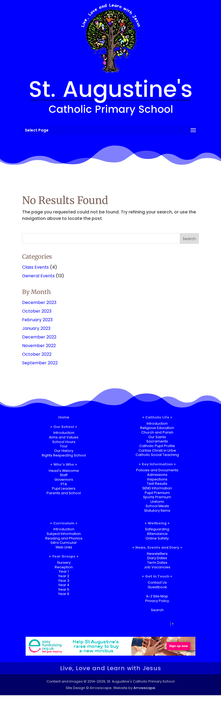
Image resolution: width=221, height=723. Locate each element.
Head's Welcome (64, 470)
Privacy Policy (157, 601)
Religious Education (157, 428)
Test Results (157, 483)
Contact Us (157, 582)
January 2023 (36, 328)
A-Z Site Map (157, 596)
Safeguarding (157, 529)
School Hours (63, 442)
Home (63, 417)
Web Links (64, 547)
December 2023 (39, 302)
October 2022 (36, 354)
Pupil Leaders (63, 488)
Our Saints (157, 437)
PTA (64, 484)
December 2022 (39, 337)
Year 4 (63, 585)
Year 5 (63, 589)
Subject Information (64, 533)
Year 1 (64, 571)
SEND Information (157, 488)
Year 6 (63, 593)
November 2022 (39, 346)
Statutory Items (157, 510)
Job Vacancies (157, 567)
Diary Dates (157, 558)
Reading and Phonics (63, 538)
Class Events (35, 267)
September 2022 (40, 363)
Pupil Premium (157, 492)
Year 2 (63, 576)
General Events (38, 276)
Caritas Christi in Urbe (157, 450)
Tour (64, 446)
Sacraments (157, 441)
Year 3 (63, 580)
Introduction (63, 432)
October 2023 (36, 311)
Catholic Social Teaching (157, 454)
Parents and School (64, 493)
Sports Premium (157, 497)
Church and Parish (157, 432)
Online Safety (157, 538)
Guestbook (157, 587)
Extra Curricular (64, 542)
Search (157, 610)
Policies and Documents (157, 470)
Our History (63, 450)
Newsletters (157, 553)
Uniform (157, 501)
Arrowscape (144, 688)
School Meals (157, 506)
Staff (64, 475)
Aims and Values (63, 437)
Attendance (157, 533)
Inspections (157, 479)
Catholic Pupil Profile (157, 446)
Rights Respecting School (64, 455)
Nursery (64, 562)
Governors (63, 479)
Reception (64, 567)
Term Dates (157, 562)
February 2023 (37, 320)
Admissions (157, 474)
